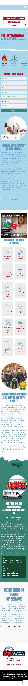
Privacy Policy (11, 674)
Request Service (14, 22)
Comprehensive (20, 350)
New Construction (8, 294)
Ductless (20, 275)
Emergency (20, 312)
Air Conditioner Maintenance (11, 575)
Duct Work (8, 275)
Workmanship (8, 312)
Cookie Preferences (20, 674)
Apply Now (20, 19)
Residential (7, 257)
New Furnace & (8, 330)
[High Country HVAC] (14, 11)
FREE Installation (8, 350)
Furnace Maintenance (16, 562)
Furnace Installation (15, 560)
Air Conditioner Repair (9, 572)
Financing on (20, 330)
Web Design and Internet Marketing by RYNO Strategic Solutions (14, 677)
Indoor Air (20, 257)
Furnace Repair (14, 559)
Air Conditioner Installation (10, 573)
